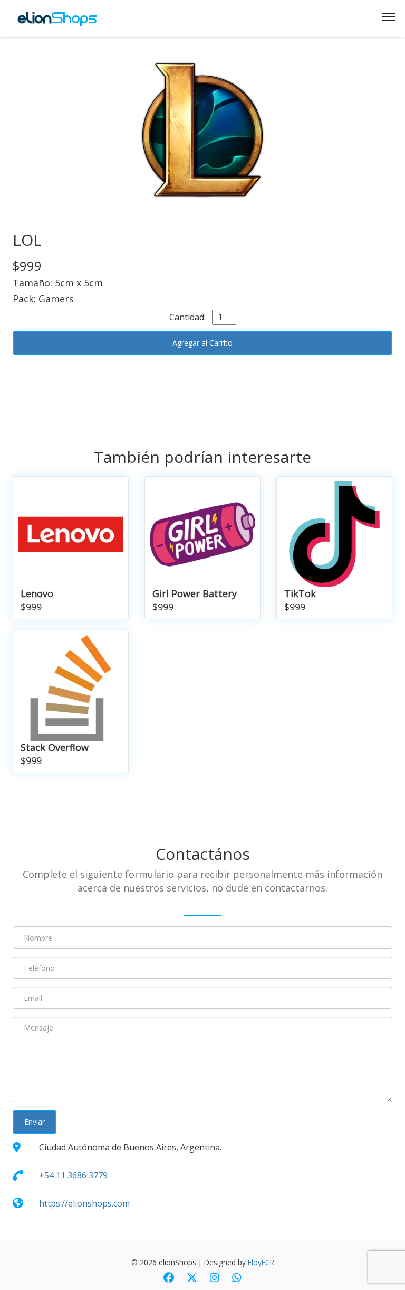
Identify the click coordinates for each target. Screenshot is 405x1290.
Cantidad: (189, 317)
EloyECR (261, 1262)
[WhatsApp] (237, 1279)
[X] (191, 1279)
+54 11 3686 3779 (73, 1175)
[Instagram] (215, 1279)
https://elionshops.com (84, 1203)
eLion (57, 18)
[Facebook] (168, 1279)
